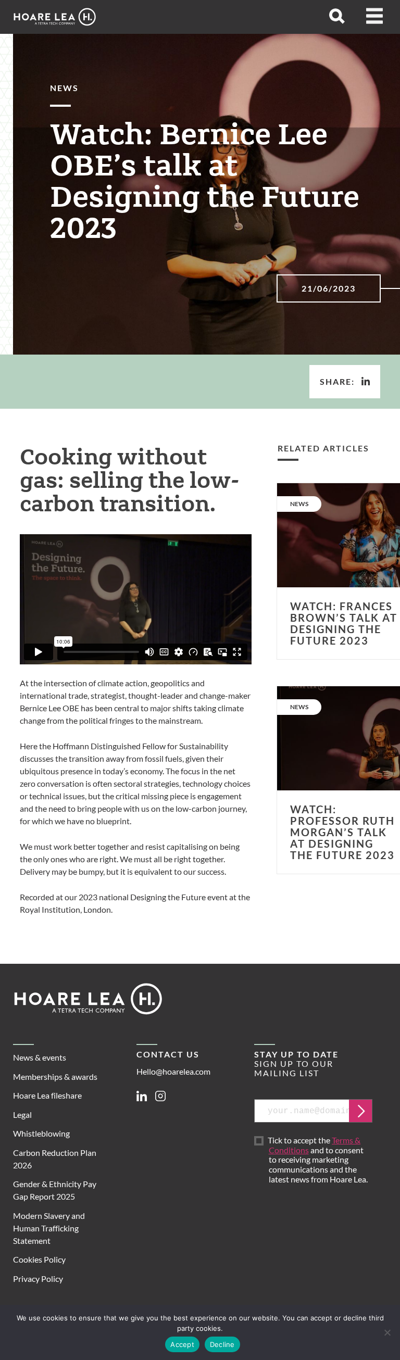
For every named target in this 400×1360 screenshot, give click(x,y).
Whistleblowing (41, 1133)
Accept (182, 1344)
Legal (22, 1114)
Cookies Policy (39, 1259)
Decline (222, 1344)
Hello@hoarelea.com (173, 1071)
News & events (39, 1057)
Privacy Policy (38, 1278)
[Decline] (387, 1332)
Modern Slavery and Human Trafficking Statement (49, 1228)
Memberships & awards (55, 1076)
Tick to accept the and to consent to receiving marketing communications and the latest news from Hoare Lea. (318, 1160)
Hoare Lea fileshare (47, 1095)
